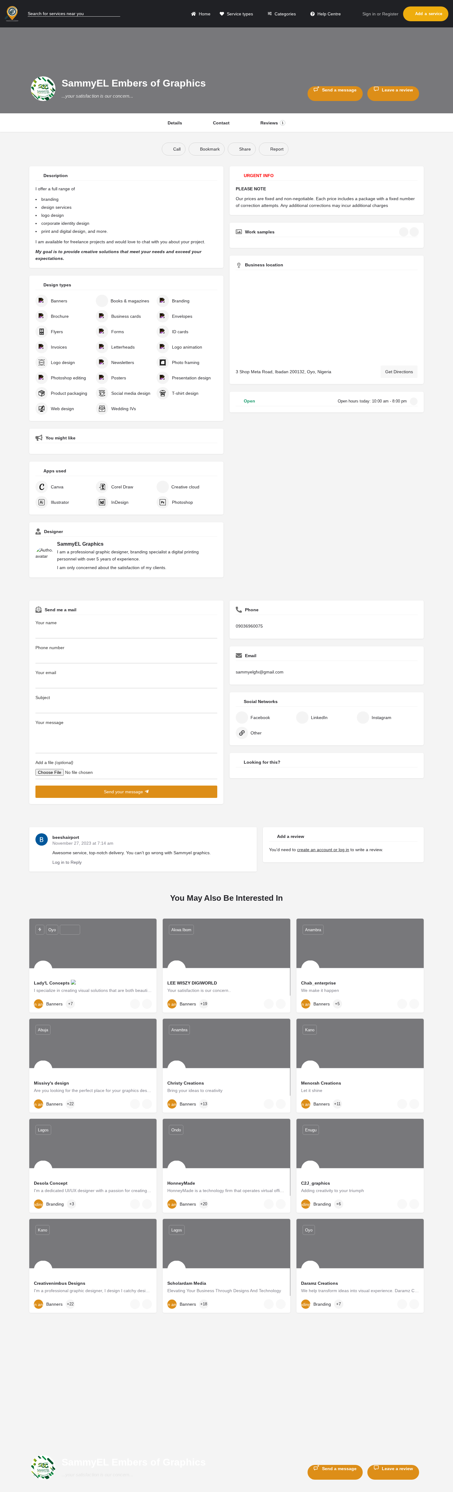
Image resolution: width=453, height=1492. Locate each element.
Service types (239, 13)
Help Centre (328, 13)
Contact (221, 122)
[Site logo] (12, 13)
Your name (46, 622)
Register (390, 13)
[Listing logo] (43, 88)
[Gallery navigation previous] (404, 232)
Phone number (49, 647)
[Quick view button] (135, 1004)
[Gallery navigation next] (415, 232)
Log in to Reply (67, 862)
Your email (45, 672)
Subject (42, 697)
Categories (284, 13)
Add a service (428, 13)
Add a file (54, 762)
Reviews (272, 122)
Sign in (369, 13)
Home (204, 13)
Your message (49, 722)
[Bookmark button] (147, 1004)
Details (175, 122)
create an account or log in (323, 849)
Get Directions (399, 371)
